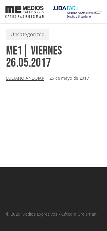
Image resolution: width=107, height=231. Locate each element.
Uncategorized (27, 34)
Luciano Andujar (25, 78)
